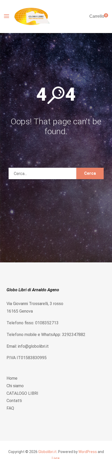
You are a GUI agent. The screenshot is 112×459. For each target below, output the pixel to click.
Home (12, 378)
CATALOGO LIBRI (22, 393)
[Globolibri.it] (31, 16)
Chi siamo (15, 385)
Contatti (14, 400)
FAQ (10, 408)
